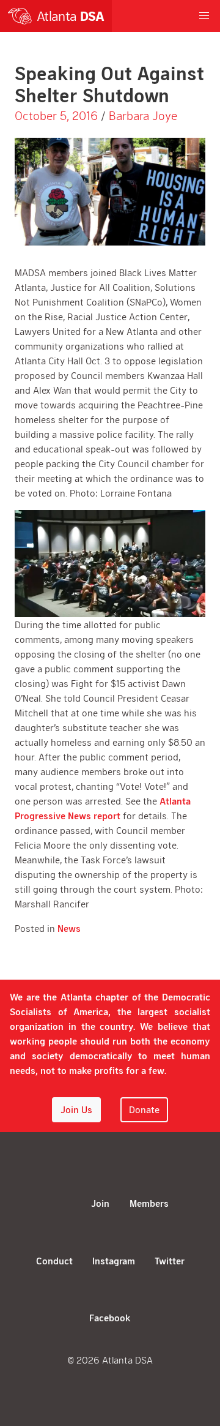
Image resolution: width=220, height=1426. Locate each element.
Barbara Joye (143, 115)
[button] (204, 16)
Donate (144, 1109)
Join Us (76, 1109)
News (69, 928)
